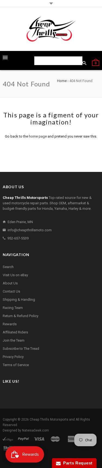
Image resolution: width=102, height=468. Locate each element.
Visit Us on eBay (15, 275)
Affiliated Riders (15, 332)
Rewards (10, 324)
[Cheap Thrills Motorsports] (51, 29)
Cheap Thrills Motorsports (49, 419)
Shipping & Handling (19, 299)
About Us (10, 283)
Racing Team (13, 308)
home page (38, 136)
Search (8, 267)
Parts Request (77, 463)
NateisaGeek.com (35, 430)
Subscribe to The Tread (21, 349)
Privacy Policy (13, 357)
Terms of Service (16, 365)
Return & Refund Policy (20, 316)
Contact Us (11, 291)
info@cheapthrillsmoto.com (30, 230)
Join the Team (13, 340)
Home (62, 81)
